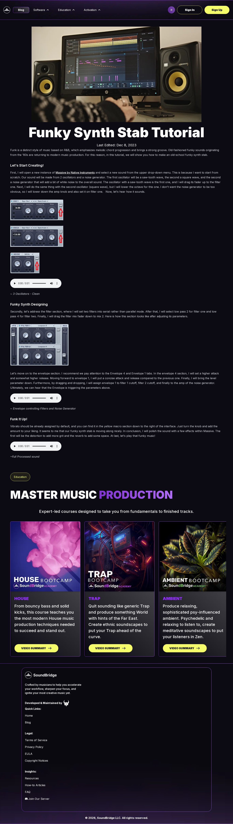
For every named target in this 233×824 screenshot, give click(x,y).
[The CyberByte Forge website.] (66, 703)
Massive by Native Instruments (75, 172)
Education (64, 10)
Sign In (190, 10)
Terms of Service (36, 740)
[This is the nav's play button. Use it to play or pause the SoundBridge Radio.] (171, 9)
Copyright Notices (36, 760)
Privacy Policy (34, 747)
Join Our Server (38, 798)
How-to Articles (35, 785)
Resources (32, 778)
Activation (90, 10)
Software (39, 10)
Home (29, 715)
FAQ (27, 792)
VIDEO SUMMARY (33, 648)
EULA (28, 753)
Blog (21, 10)
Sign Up (217, 10)
